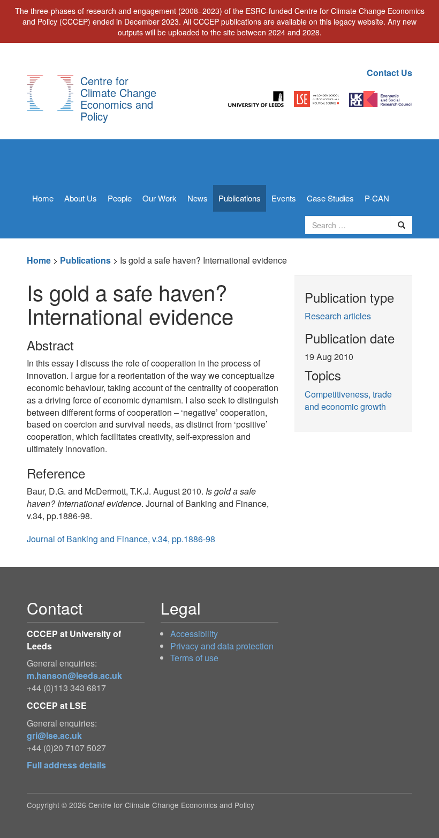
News (197, 198)
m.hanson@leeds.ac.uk (74, 675)
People (120, 198)
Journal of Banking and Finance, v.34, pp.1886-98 (121, 539)
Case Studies (330, 198)
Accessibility (194, 633)
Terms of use (194, 658)
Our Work (159, 198)
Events (283, 198)
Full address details (66, 765)
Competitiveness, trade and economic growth (348, 400)
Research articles (338, 316)
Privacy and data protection (222, 646)
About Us (80, 198)
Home (43, 198)
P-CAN (377, 198)
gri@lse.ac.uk (54, 735)
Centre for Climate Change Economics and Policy (118, 98)
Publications (239, 198)
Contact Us (389, 72)
